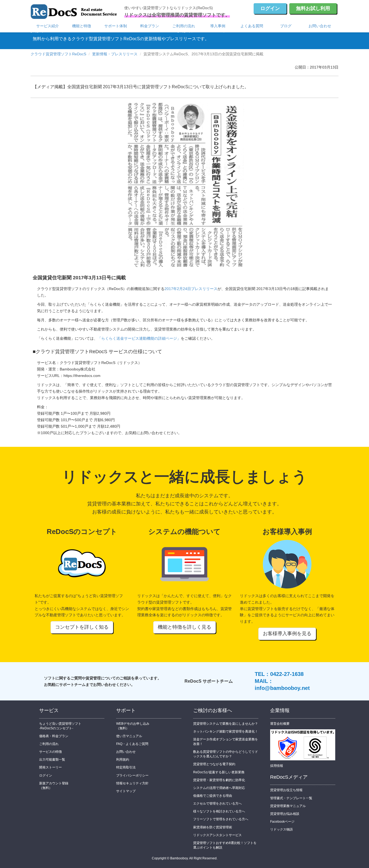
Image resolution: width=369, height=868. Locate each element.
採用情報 (276, 766)
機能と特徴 (81, 26)
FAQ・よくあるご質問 (132, 744)
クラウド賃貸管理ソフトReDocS (58, 54)
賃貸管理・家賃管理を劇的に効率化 (219, 780)
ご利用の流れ (183, 26)
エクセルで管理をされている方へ (217, 803)
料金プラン (149, 26)
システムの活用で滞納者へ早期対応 (219, 788)
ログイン (270, 8)
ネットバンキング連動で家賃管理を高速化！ (225, 731)
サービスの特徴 (50, 752)
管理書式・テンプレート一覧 (291, 798)
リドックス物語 (281, 829)
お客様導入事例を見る (287, 633)
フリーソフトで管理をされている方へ (220, 819)
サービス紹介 (47, 26)
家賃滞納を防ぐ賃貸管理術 (212, 827)
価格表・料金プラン (53, 736)
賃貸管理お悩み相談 (284, 814)
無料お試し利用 (313, 8)
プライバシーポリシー (132, 775)
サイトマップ (126, 791)
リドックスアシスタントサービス (217, 835)
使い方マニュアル (129, 736)
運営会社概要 (280, 724)
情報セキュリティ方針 (132, 783)
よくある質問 (251, 26)
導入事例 (217, 26)
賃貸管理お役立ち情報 (286, 790)
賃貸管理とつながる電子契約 (214, 764)
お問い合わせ (319, 26)
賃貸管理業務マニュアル (288, 806)
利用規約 (122, 759)
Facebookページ (282, 821)
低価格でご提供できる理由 (212, 796)
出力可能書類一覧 (52, 759)
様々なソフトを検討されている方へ (219, 811)
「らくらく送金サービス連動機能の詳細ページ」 (139, 338)
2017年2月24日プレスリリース (191, 289)
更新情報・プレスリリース (114, 54)
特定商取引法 (126, 767)
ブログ (285, 26)
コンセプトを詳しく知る (82, 627)
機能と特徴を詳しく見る (184, 627)
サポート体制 (115, 26)
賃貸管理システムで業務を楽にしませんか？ (225, 724)
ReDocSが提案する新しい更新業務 (218, 772)
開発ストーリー (50, 767)
